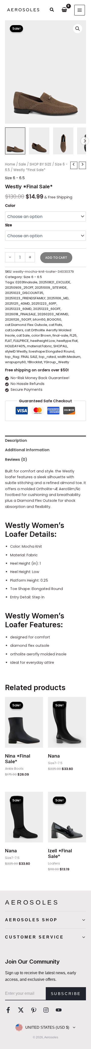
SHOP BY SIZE (40, 164)
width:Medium (68, 356)
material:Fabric (39, 346)
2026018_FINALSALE (20, 314)
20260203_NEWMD (52, 314)
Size (8, 225)
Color (10, 205)
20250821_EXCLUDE (54, 282)
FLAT (8, 340)
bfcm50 (39, 319)
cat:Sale (23, 335)
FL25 (73, 335)
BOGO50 (54, 319)
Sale (22, 164)
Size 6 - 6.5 (15, 177)
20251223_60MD (18, 308)
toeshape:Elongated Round (51, 351)
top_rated (47, 356)
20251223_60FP (43, 303)
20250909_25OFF (19, 287)
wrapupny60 (15, 362)
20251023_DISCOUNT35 (24, 292)
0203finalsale (26, 282)
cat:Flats (55, 324)
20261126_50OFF (18, 319)
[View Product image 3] (63, 141)
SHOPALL (60, 346)
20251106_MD (58, 298)
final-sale (60, 335)
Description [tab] (16, 440)
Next (84, 141)
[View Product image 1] (15, 141)
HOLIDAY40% (15, 346)
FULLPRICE (21, 340)
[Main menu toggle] (79, 10)
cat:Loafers (14, 330)
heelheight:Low (42, 340)
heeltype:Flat (67, 340)
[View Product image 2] (39, 141)
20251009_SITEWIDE (51, 287)
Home (10, 164)
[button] (52, 10)
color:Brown (41, 335)
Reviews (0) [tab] (16, 459)
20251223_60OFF (46, 308)
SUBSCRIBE (66, 993)
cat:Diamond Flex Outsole (26, 324)
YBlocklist (34, 362)
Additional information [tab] (27, 449)
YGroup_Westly (56, 362)
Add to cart (56, 257)
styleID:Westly (16, 351)
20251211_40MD (17, 303)
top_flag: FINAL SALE (21, 356)
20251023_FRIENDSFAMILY (25, 298)
